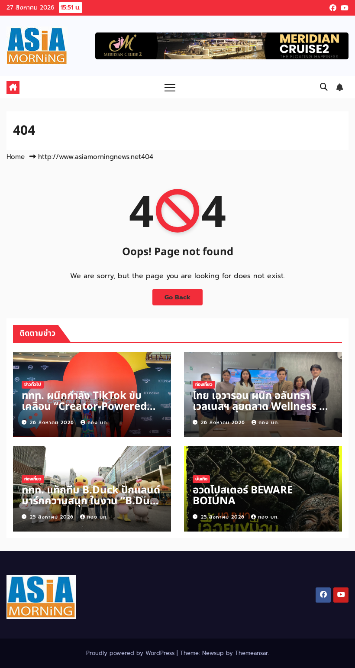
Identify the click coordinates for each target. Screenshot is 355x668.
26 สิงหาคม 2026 (53, 422)
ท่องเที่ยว (204, 384)
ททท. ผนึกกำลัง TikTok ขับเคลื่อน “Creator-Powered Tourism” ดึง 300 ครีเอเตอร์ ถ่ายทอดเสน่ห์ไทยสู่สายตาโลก (86, 412)
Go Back (177, 297)
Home (15, 157)
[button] (324, 87)
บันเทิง (201, 479)
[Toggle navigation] (170, 87)
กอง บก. (97, 422)
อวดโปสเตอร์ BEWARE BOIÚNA (243, 496)
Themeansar (251, 653)
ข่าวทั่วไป (32, 384)
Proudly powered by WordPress (131, 653)
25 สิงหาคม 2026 (53, 517)
